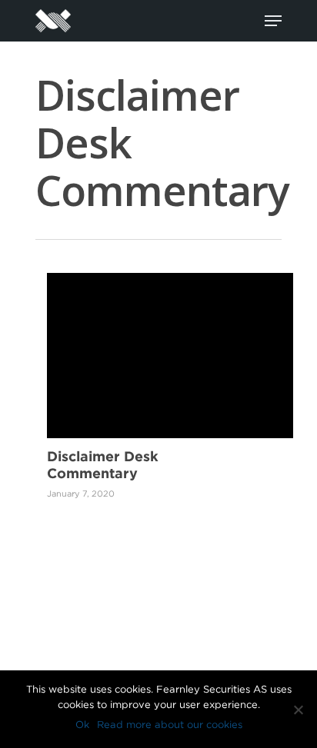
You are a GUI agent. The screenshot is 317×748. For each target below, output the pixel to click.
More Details (174, 344)
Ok (82, 724)
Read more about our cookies (169, 724)
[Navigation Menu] (273, 20)
